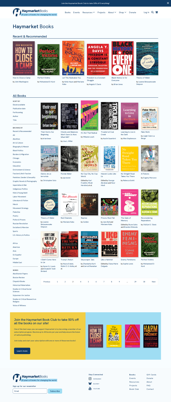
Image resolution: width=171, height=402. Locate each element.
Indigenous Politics (20, 189)
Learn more (22, 351)
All (14, 135)
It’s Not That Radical (89, 133)
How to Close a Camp (21, 78)
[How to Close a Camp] (24, 57)
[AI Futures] (149, 156)
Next (154, 282)
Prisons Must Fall (108, 218)
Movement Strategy (20, 208)
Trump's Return (67, 259)
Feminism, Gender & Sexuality (24, 177)
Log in (146, 12)
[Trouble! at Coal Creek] (109, 114)
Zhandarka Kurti (89, 264)
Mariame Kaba (68, 222)
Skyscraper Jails (87, 259)
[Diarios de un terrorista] (49, 156)
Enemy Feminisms (128, 259)
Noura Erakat (68, 264)
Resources (87, 12)
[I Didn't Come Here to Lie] (49, 242)
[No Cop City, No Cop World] (89, 156)
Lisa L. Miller (68, 141)
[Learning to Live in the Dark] (129, 114)
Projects (101, 12)
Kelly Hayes (69, 82)
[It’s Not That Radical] (89, 115)
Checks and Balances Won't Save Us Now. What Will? (69, 134)
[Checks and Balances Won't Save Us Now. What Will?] (69, 114)
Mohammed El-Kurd (47, 82)
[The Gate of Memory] (129, 201)
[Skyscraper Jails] (89, 242)
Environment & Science (21, 170)
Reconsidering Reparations (147, 219)
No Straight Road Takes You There (128, 175)
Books (68, 12)
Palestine (16, 212)
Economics (17, 162)
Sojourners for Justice (21, 295)
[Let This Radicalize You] (73, 57)
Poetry (15, 216)
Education (17, 166)
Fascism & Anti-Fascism (22, 173)
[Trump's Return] (69, 242)
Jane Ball (106, 222)
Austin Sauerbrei (109, 138)
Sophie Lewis (128, 264)
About (149, 382)
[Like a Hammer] (109, 242)
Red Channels (66, 218)
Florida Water (66, 174)
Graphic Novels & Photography (25, 181)
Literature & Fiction (20, 200)
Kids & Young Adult (20, 193)
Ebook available (19, 105)
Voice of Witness (19, 305)
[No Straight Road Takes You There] (129, 156)
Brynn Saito (132, 224)
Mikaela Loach (88, 137)
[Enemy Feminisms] (129, 242)
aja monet (66, 178)
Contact (150, 389)
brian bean (47, 138)
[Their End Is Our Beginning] (49, 114)
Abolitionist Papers (20, 274)
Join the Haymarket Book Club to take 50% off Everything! (85, 3)
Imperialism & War (20, 185)
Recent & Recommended (22, 131)
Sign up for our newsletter (24, 386)
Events (76, 12)
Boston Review (19, 277)
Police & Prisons (19, 220)
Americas (16, 247)
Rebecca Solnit (128, 180)
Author (15, 116)
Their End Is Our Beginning (47, 133)
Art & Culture (18, 143)
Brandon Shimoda (130, 227)
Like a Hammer (107, 259)
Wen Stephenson (129, 138)
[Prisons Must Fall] (109, 201)
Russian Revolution (20, 223)
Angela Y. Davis (95, 84)
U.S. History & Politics (21, 235)
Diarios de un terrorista (46, 175)
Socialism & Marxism (21, 227)
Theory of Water (143, 78)
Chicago (16, 158)
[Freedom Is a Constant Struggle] (98, 57)
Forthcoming (18, 112)
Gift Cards (151, 374)
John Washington (21, 82)
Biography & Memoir (21, 147)
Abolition (16, 139)
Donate (132, 12)
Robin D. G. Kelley (67, 266)
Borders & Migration (21, 154)
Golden (86, 222)
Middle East (17, 262)
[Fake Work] (149, 114)
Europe (15, 259)
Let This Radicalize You (71, 78)
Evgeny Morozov (150, 178)
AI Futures (145, 174)
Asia (14, 251)
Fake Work (145, 132)
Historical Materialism (21, 285)
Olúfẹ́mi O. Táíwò (149, 224)
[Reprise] (89, 201)
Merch (15, 204)
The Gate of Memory (126, 219)
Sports (15, 231)
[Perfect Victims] (48, 57)
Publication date (19, 108)
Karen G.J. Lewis (49, 266)
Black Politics (18, 150)
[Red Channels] (69, 201)
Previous (46, 282)
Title (15, 120)
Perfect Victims (43, 78)
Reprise (84, 218)
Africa (15, 243)
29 (135, 282)
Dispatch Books (19, 281)
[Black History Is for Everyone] (122, 57)
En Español (17, 255)
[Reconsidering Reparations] (149, 201)
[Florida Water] (69, 156)
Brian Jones (118, 84)
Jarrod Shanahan (90, 266)
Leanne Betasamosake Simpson (46, 224)
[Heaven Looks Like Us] (109, 156)
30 (144, 282)
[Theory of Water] (147, 57)
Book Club (134, 389)
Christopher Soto (49, 180)
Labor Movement (19, 197)
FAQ (148, 385)
